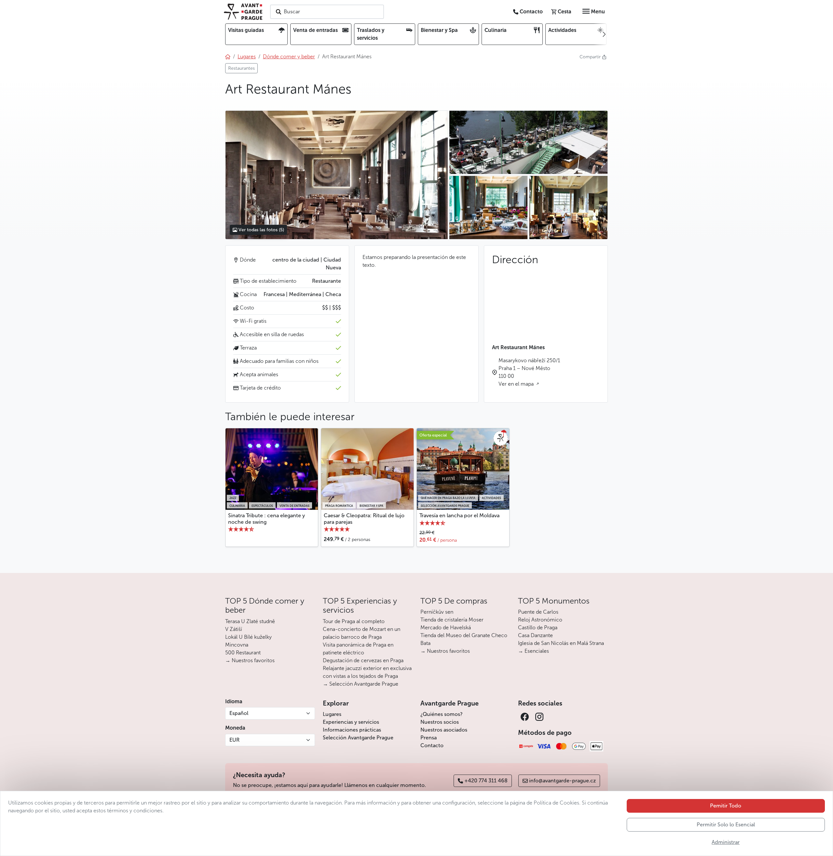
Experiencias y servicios (351, 722)
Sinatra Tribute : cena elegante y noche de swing (266, 518)
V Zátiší (233, 629)
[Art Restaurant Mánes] (336, 175)
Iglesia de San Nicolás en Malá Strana (561, 643)
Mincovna (236, 645)
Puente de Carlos (538, 612)
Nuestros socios (439, 722)
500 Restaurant (243, 652)
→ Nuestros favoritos (250, 660)
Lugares (332, 714)
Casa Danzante (535, 635)
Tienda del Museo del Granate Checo (463, 635)
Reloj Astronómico (540, 620)
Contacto (432, 745)
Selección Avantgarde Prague (358, 738)
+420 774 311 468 (486, 781)
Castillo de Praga (537, 627)
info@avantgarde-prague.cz (562, 781)
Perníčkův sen (436, 612)
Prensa (428, 738)
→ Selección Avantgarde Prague (360, 684)
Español (238, 713)
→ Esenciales (533, 651)
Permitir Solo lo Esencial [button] (726, 824)
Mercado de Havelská (445, 627)
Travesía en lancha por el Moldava (459, 515)
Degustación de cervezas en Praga (363, 660)
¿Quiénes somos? (441, 714)
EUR (234, 740)
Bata (425, 643)
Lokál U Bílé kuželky (248, 637)
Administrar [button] (726, 842)
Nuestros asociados (443, 730)
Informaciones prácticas (352, 730)
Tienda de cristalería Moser (452, 620)
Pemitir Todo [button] (725, 806)
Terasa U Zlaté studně (250, 621)
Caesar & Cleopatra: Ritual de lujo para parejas (364, 518)
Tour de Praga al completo (354, 621)
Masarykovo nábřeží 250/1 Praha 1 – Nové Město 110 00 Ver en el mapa (529, 372)
